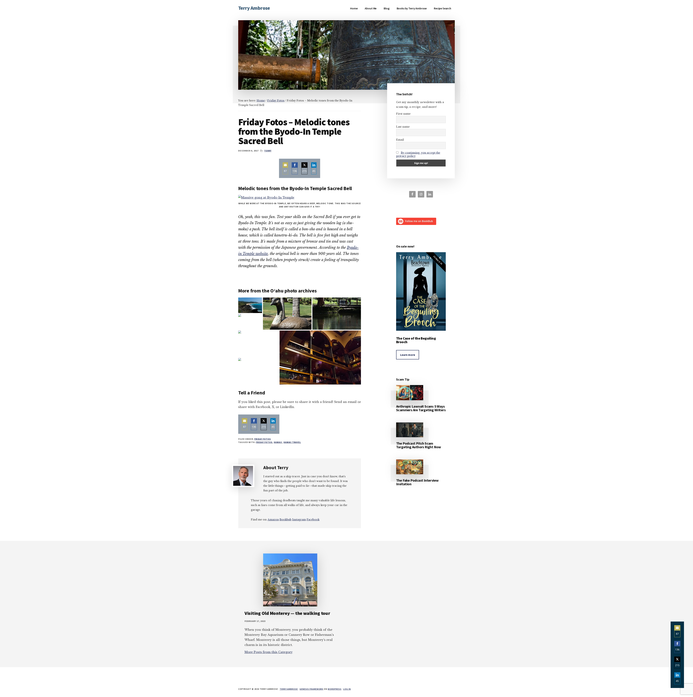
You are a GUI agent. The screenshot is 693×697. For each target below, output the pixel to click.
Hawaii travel (292, 442)
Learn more (407, 355)
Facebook (313, 519)
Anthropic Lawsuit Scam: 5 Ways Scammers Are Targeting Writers (421, 408)
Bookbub (285, 519)
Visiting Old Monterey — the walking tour (287, 613)
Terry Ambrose (254, 8)
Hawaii (278, 442)
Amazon (273, 519)
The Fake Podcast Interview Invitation (417, 482)
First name (403, 113)
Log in (347, 689)
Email (400, 139)
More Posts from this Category (269, 652)
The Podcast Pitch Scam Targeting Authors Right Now (418, 445)
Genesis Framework (311, 689)
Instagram (299, 519)
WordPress (334, 689)
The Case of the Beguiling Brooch (416, 340)
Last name (403, 126)
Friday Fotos (262, 439)
